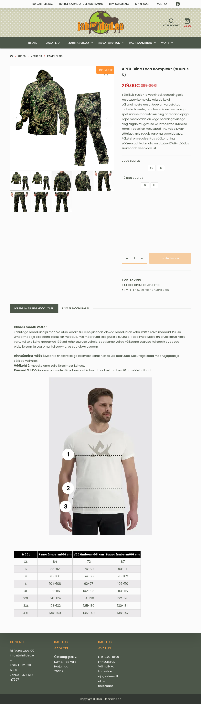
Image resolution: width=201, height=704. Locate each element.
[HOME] (11, 56)
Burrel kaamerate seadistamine (81, 4)
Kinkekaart (143, 4)
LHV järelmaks (119, 4)
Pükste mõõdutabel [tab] (75, 308)
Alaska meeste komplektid (149, 290)
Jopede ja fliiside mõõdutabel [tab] (34, 308)
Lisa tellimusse (170, 258)
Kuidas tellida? (42, 4)
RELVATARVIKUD (109, 43)
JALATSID (53, 43)
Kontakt (163, 4)
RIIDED (32, 43)
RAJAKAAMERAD (140, 43)
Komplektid (151, 285)
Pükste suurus (132, 178)
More (165, 43)
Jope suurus (131, 161)
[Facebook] (178, 4)
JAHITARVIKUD (78, 43)
